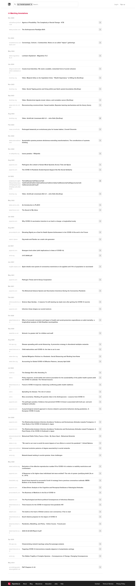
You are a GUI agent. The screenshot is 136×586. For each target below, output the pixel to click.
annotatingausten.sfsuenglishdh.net (14, 568)
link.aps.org (13, 344)
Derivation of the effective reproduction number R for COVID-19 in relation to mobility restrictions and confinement (56, 467)
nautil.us (12, 373)
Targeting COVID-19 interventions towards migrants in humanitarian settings (48, 549)
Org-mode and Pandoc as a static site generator (38, 239)
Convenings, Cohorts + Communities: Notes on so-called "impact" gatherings (48, 43)
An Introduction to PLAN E (31, 205)
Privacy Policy (120, 584)
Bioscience (39, 584)
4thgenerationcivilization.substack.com (15, 71)
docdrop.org (13, 78)
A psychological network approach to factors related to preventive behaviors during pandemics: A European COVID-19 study (55, 410)
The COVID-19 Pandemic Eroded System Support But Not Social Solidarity (47, 170)
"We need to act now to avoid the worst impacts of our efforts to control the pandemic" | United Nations (57, 443)
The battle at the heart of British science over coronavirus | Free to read (46, 512)
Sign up (122, 4)
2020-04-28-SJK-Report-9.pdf (32, 531)
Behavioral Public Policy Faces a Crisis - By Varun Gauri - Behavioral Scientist (48, 436)
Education (48, 584)
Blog (31, 584)
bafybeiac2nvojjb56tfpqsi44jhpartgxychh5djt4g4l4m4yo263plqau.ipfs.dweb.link (15, 185)
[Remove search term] (32, 4)
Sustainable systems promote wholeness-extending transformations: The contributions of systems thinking (56, 141)
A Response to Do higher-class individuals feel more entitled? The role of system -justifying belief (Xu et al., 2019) (57, 474)
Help (62, 584)
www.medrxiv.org (14, 466)
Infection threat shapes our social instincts (36, 309)
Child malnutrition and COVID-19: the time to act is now (41, 349)
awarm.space (13, 239)
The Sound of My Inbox (30, 210)
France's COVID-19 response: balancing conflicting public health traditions (47, 385)
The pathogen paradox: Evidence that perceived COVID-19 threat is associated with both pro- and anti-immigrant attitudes (57, 403)
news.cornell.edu (14, 129)
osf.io (11, 378)
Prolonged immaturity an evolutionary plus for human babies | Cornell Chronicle (49, 129)
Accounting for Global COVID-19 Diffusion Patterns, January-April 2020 (46, 361)
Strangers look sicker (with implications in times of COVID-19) (43, 250)
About (25, 584)
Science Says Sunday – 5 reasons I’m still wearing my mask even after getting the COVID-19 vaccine (56, 302)
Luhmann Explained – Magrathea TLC (35, 56)
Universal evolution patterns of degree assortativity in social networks (46, 448)
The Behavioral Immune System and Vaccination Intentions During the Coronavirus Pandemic (54, 291)
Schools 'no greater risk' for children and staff (37, 333)
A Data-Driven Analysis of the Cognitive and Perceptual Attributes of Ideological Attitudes (52, 487)
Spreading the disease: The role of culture (36, 392)
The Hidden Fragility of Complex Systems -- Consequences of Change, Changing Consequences (55, 556)
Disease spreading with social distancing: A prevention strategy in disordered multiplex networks (55, 344)
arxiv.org (12, 255)
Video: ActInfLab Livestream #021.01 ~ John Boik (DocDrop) (42, 118)
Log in (116, 4)
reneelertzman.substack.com (15, 44)
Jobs (56, 584)
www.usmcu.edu (14, 205)
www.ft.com (13, 512)
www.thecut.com (14, 210)
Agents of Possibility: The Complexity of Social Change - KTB (43, 22)
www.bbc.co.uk (14, 333)
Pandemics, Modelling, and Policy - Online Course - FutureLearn (44, 524)
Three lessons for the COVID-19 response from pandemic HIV (42, 505)
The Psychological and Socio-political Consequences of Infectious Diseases (48, 500)
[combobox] (55, 4)
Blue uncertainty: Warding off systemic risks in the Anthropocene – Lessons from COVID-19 (53, 397)
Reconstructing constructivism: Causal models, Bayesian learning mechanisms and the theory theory (56, 105)
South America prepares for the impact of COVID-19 (39, 517)
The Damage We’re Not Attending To (34, 373)
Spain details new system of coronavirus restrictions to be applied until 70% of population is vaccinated (57, 267)
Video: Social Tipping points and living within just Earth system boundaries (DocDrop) (51, 89)
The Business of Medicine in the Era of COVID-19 (38, 493)
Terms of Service (108, 584)
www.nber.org (13, 356)
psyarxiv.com (13, 165)
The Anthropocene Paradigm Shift (33, 29)
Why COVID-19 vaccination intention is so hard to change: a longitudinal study (49, 221)
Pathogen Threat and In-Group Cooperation (37, 280)
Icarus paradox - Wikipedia (31, 154)
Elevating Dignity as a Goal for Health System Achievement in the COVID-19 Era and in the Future (55, 232)
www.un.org (13, 443)
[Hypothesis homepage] (10, 4)
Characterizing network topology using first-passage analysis (43, 544)
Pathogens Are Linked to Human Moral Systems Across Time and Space (46, 165)
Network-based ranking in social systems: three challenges (42, 455)
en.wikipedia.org (14, 154)
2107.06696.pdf (27, 255)
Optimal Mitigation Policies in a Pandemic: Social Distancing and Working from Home (51, 356)
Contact (97, 584)
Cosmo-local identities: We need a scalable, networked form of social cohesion (49, 69)
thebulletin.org (13, 480)
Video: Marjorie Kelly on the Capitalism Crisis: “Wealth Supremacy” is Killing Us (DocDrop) (53, 78)
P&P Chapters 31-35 (28, 567)
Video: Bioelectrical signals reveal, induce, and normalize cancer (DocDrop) (47, 100)
